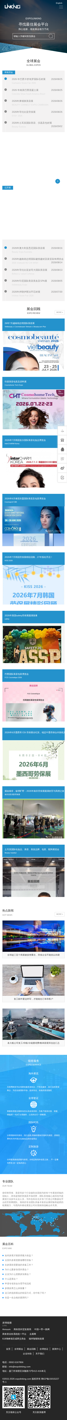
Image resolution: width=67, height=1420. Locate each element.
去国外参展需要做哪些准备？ (17, 1260)
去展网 (32, 1334)
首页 (8, 1349)
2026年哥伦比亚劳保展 (24, 112)
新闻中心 (56, 1349)
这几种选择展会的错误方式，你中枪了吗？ (24, 1293)
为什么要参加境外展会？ (15, 1269)
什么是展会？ (10, 1279)
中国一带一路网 (42, 1329)
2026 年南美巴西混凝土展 (25, 90)
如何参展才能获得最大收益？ (17, 1255)
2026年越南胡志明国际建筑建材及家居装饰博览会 (38, 259)
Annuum (6, 1329)
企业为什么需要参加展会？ (16, 1274)
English (59, 3)
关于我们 (40, 1353)
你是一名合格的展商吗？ (15, 1297)
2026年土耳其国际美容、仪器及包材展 (32, 122)
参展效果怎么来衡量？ (14, 1288)
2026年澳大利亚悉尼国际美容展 (28, 248)
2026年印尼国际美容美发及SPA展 (29, 280)
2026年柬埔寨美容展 (22, 101)
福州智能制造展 (36, 1338)
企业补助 (27, 1353)
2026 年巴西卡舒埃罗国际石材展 (28, 79)
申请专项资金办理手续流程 (16, 1283)
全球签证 (44, 1349)
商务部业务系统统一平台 (14, 1334)
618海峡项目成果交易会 (14, 1338)
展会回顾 (31, 1349)
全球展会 (18, 1349)
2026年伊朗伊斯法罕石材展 (26, 291)
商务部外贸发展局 (22, 1329)
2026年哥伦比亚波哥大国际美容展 (29, 270)
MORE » (59, 312)
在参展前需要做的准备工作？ (17, 1265)
